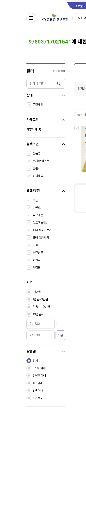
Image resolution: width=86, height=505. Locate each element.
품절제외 (38, 104)
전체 (35, 360)
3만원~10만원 (41, 307)
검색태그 (38, 176)
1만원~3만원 (40, 299)
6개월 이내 (39, 375)
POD (36, 245)
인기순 (82, 88)
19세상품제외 (41, 237)
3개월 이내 (39, 368)
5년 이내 (38, 398)
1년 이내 (38, 383)
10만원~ (38, 314)
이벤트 (37, 207)
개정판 (37, 267)
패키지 (37, 260)
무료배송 (38, 215)
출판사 (37, 168)
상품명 (37, 153)
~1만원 (37, 292)
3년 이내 (38, 390)
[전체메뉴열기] (31, 18)
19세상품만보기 (42, 230)
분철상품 (38, 252)
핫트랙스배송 (40, 222)
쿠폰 (35, 200)
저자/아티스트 (41, 161)
